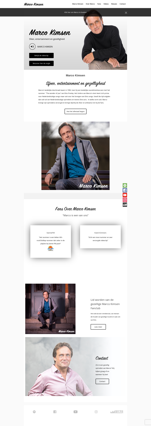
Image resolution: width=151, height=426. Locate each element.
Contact (123, 4)
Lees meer (98, 327)
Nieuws (114, 4)
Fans (99, 4)
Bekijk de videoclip (41, 55)
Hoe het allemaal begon (76, 111)
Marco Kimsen (77, 4)
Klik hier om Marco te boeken (75, 12)
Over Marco (90, 4)
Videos (106, 4)
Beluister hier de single (41, 63)
